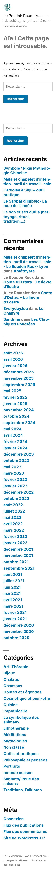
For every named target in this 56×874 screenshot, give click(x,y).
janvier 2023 (15, 486)
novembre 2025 (18, 378)
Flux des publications (23, 825)
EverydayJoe (15, 308)
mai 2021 (12, 593)
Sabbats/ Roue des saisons (21, 781)
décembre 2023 (18, 454)
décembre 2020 (18, 625)
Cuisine (10, 704)
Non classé (13, 747)
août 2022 (13, 505)
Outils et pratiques (21, 753)
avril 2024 (13, 435)
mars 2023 (13, 473)
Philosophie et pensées (25, 760)
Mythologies (15, 741)
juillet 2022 (14, 511)
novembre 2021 (18, 555)
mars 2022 (13, 530)
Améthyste (24, 271)
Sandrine (11, 319)
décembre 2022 (18, 492)
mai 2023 (12, 467)
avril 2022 (13, 524)
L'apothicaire (15, 711)
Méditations (14, 734)
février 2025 (15, 397)
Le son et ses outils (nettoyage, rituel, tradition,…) (26, 217)
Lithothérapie (16, 728)
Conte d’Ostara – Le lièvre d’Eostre (27, 284)
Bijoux (9, 673)
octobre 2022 (16, 498)
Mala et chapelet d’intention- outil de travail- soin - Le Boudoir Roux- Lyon (27, 262)
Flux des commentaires (25, 831)
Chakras (11, 679)
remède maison (18, 772)
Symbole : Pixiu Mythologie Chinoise (27, 170)
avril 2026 (13, 359)
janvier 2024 (15, 448)
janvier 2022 (15, 543)
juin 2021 (12, 587)
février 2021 (15, 612)
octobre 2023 (16, 460)
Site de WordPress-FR (24, 838)
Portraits (11, 766)
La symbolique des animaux (21, 719)
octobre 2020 (16, 637)
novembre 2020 (18, 631)
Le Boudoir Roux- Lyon (23, 15)
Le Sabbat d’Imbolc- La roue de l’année (25, 203)
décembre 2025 (18, 372)
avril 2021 (12, 599)
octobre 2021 (16, 561)
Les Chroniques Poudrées (26, 321)
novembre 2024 (18, 410)
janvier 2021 (15, 618)
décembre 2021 (18, 549)
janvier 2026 (15, 365)
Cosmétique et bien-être (26, 698)
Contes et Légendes (22, 692)
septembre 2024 (19, 422)
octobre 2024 (16, 416)
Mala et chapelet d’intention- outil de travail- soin (27, 181)
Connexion (13, 818)
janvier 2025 (15, 403)
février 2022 (15, 536)
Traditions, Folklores (22, 790)
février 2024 (15, 441)
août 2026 (13, 353)
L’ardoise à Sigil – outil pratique (24, 192)
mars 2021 (13, 606)
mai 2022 (12, 517)
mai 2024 (12, 429)
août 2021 (12, 574)
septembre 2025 (19, 384)
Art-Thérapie (15, 666)
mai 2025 (12, 391)
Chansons (12, 685)
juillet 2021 (13, 580)
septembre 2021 (19, 568)
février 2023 (15, 479)
